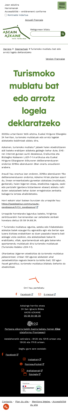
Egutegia (33, 374)
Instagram (31, 359)
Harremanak (11, 8)
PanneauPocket (31, 364)
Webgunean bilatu (40, 29)
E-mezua (48, 294)
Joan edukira (12, 5)
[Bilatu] (63, 34)
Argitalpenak (33, 370)
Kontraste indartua (18, 15)
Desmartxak (21, 49)
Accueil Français (34, 20)
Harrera (7, 49)
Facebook (25, 294)
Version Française (55, 59)
